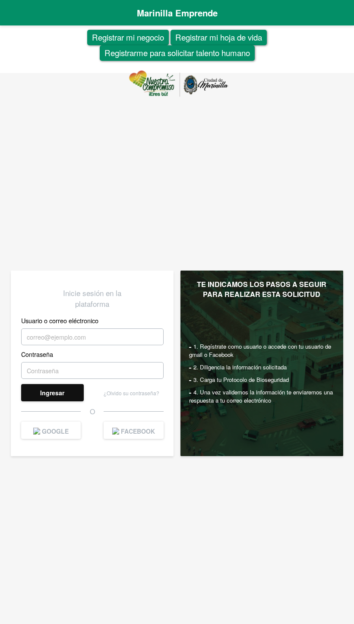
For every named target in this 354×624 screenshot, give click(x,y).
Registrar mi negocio (128, 37)
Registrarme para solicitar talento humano (177, 52)
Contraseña (37, 354)
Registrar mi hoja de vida (218, 37)
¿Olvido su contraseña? (131, 393)
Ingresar (52, 392)
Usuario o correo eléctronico (59, 320)
